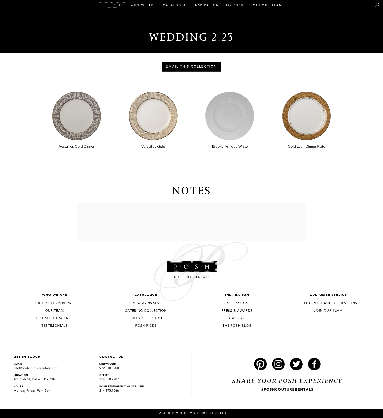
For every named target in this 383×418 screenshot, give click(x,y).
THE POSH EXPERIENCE (54, 303)
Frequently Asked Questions (328, 303)
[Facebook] (314, 364)
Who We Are (54, 295)
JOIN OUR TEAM (328, 310)
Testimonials (54, 326)
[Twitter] (296, 364)
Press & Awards (237, 311)
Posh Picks (145, 326)
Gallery (237, 318)
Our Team (54, 311)
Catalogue (145, 295)
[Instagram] (278, 364)
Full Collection (146, 318)
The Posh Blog (237, 326)
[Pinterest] (260, 364)
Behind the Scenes (54, 318)
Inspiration (237, 295)
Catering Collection (146, 311)
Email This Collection (191, 66)
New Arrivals (146, 303)
